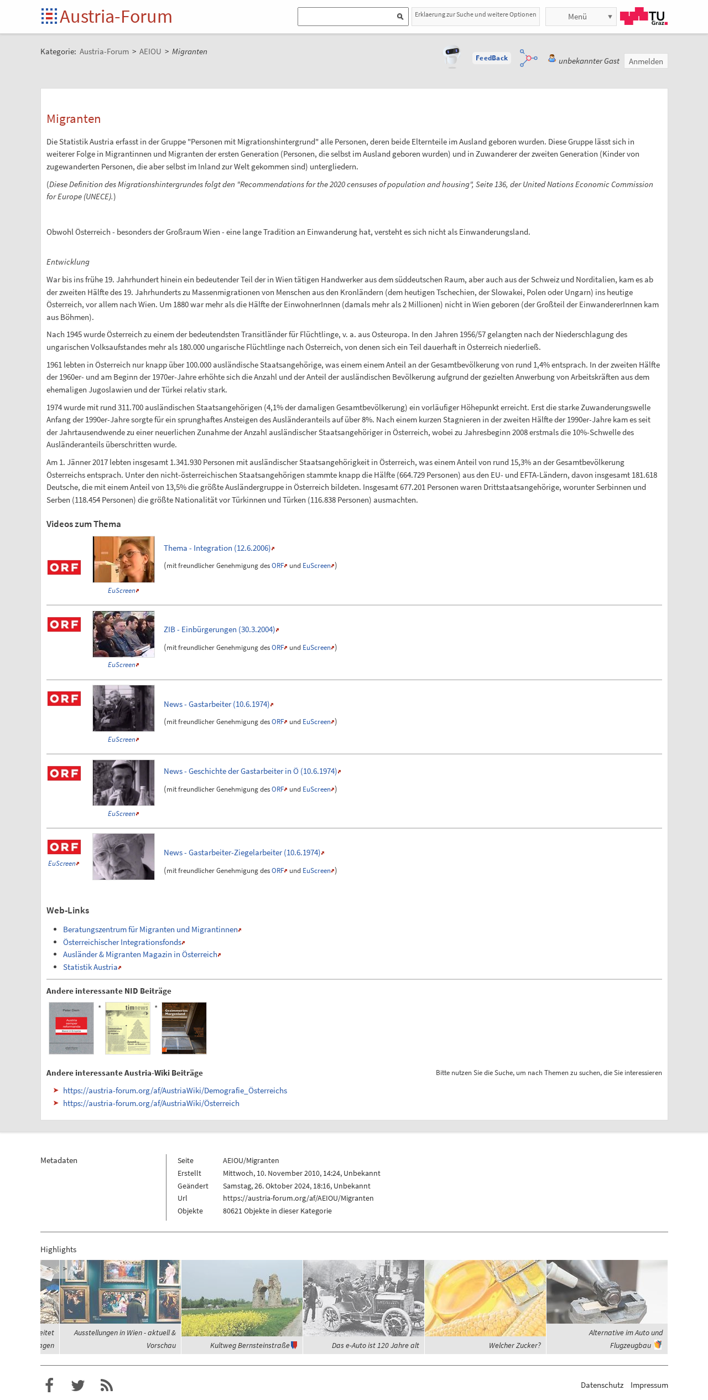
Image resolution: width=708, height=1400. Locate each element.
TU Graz (644, 16)
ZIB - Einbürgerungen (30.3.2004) (219, 629)
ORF (278, 565)
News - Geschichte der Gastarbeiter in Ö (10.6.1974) (250, 771)
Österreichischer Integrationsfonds (122, 942)
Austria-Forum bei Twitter (78, 1385)
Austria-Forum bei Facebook (49, 1385)
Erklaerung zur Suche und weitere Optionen (476, 14)
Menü (577, 16)
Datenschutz (602, 1385)
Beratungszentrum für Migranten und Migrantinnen (150, 929)
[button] (491, 58)
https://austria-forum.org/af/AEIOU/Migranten (298, 1198)
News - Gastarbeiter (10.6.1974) (217, 704)
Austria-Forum (116, 16)
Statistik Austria (90, 967)
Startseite (50, 17)
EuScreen (122, 590)
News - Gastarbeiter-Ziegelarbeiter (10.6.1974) (242, 852)
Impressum (649, 1385)
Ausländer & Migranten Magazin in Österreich (140, 954)
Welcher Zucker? (515, 1345)
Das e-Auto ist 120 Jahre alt (375, 1345)
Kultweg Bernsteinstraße (250, 1345)
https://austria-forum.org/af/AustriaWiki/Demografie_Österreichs (175, 1090)
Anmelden (646, 61)
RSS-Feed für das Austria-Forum (107, 1385)
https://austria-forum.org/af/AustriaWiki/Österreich (151, 1103)
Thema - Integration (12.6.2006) (217, 548)
